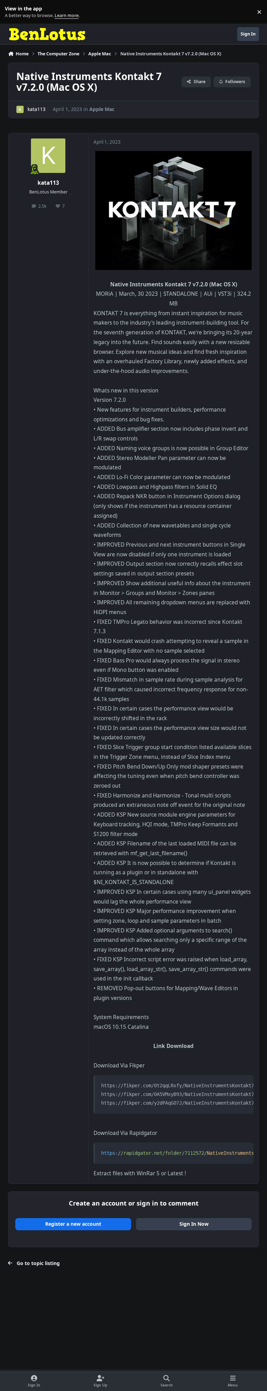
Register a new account (73, 1224)
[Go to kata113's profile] (20, 109)
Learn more (13, 12)
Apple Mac (101, 109)
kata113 (36, 109)
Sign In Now (194, 1224)
